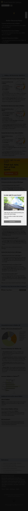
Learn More (12, 221)
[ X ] (24, 192)
